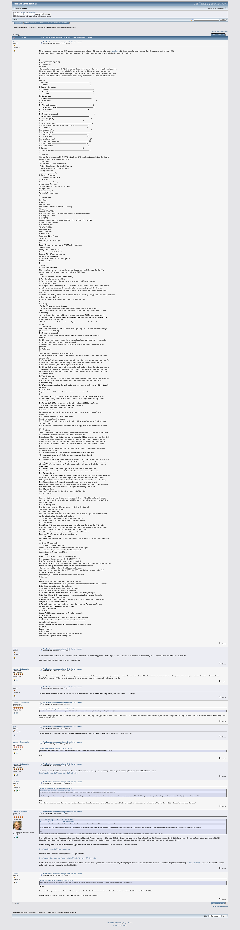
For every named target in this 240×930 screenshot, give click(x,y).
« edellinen (216, 32)
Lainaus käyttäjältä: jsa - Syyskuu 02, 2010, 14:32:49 (56, 748)
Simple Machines (128, 923)
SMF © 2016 (118, 923)
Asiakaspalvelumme (194, 863)
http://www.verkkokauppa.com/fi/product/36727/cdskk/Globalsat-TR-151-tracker (68, 858)
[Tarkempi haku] (192, 19)
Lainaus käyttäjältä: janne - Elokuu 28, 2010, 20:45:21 (56, 788)
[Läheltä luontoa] (17, 791)
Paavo (15, 42)
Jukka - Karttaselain (20, 812)
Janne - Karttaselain (21, 669)
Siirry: (206, 916)
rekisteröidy (33, 12)
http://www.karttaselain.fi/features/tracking (54, 849)
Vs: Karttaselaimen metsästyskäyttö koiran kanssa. (62, 42)
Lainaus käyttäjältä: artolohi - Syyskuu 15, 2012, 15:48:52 (57, 818)
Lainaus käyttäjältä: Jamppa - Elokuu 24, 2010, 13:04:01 (57, 709)
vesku (15, 649)
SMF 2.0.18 (110, 923)
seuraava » (224, 32)
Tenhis (15, 874)
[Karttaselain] (17, 837)
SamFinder (116, 51)
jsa (14, 726)
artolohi (16, 782)
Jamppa (16, 687)
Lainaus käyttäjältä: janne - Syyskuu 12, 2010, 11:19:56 (56, 880)
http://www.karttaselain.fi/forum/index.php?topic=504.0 (58, 773)
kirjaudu (24, 12)
